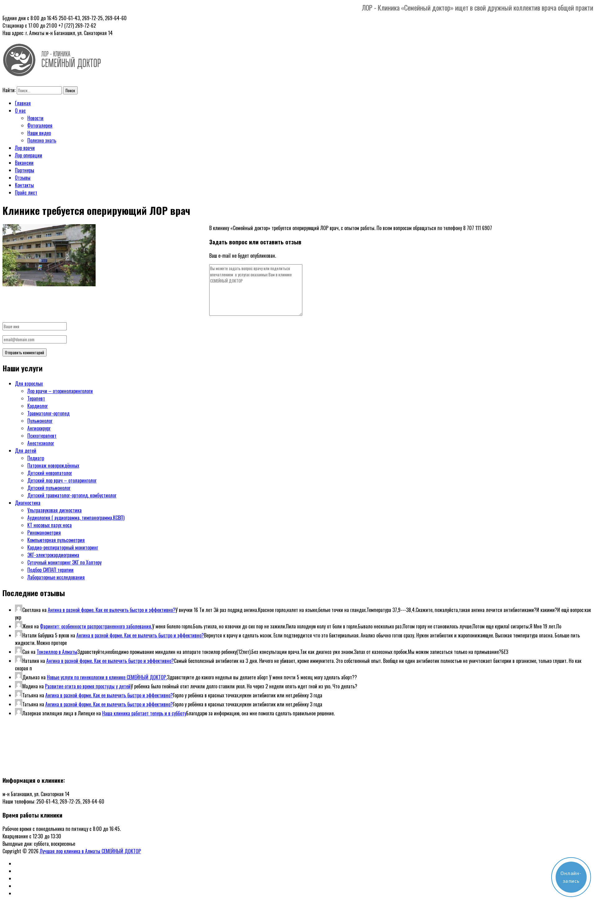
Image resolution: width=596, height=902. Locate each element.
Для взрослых (29, 383)
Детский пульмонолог (48, 488)
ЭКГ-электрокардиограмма (53, 555)
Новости (35, 118)
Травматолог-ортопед (48, 413)
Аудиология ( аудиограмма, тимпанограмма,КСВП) (75, 517)
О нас (20, 110)
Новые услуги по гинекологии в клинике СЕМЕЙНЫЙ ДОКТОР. (107, 677)
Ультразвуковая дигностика (54, 510)
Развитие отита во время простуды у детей (88, 686)
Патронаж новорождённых (53, 465)
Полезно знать (41, 140)
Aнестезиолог (40, 443)
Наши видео (39, 133)
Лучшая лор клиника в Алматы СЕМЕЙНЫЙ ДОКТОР (90, 851)
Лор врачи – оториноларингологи (60, 391)
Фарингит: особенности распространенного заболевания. (96, 626)
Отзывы (22, 177)
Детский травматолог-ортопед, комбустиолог (71, 495)
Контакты (24, 185)
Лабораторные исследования (56, 577)
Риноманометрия (44, 532)
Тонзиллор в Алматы (57, 651)
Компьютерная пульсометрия (56, 540)
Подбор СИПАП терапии (50, 569)
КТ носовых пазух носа (49, 525)
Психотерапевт (41, 435)
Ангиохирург (39, 428)
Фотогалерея (39, 125)
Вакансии (24, 162)
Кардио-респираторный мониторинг (62, 547)
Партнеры (24, 170)
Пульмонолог (39, 420)
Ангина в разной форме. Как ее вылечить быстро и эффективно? (111, 610)
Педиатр (35, 458)
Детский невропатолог (49, 473)
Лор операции (28, 155)
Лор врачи (25, 148)
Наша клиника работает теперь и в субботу (144, 713)
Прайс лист (26, 192)
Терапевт (36, 398)
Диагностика (27, 502)
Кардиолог (37, 406)
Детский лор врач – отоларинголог (62, 480)
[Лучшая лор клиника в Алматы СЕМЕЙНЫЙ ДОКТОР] (52, 72)
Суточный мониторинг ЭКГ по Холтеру (64, 562)
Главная (23, 103)
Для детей (25, 450)
